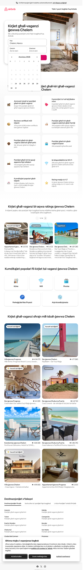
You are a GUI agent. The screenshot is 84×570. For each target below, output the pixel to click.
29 (37, 84)
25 (20, 84)
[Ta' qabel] (37, 218)
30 (11, 88)
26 (24, 84)
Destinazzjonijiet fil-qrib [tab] (12, 503)
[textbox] (18, 51)
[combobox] (27, 43)
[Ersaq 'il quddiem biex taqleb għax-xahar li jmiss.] (37, 57)
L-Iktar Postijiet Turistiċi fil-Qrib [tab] (65, 503)
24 (16, 84)
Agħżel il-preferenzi (63, 556)
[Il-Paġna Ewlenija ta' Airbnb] (10, 9)
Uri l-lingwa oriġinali (59, 3)
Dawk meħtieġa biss (39, 556)
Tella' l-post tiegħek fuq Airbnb (64, 9)
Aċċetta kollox (16, 556)
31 (16, 88)
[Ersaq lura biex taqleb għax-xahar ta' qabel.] (11, 57)
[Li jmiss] (45, 218)
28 (33, 84)
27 (29, 84)
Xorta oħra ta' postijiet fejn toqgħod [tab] (38, 503)
